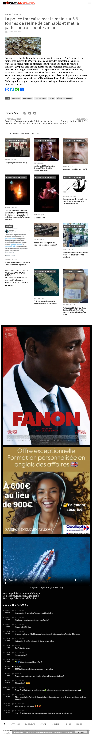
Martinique (27, 98)
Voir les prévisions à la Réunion (20, 598)
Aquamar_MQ (55, 587)
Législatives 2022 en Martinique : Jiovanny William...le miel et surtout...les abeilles (45, 168)
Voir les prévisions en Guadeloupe (21, 593)
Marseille (16, 98)
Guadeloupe (30, 724)
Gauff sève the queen (22, 648)
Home (8, 14)
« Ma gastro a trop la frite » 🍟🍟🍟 (28, 706)
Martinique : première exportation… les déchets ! (32, 620)
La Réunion (56, 724)
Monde (18, 645)
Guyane (43, 724)
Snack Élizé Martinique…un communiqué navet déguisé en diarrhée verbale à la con (43, 713)
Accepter (81, 732)
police (51, 98)
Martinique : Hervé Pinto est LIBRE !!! (75, 169)
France (17, 14)
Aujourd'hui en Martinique (16, 141)
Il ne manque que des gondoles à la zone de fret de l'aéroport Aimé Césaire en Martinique (75, 201)
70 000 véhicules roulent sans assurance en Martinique (34, 669)
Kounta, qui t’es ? (21, 655)
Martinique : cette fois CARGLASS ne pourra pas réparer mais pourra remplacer (75, 255)
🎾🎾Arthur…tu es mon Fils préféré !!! (28, 662)
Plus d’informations (65, 732)
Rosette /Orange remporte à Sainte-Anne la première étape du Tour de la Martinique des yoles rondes (36, 122)
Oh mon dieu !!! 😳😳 (22, 683)
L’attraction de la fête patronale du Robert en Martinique (34, 641)
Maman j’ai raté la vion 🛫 (24, 627)
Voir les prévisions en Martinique (21, 595)
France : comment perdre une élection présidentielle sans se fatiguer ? (39, 676)
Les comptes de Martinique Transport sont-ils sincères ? (34, 613)
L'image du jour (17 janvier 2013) (16, 163)
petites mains (40, 98)
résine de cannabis (64, 98)
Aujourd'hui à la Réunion (73, 271)
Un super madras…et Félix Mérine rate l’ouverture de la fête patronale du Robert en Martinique (47, 634)
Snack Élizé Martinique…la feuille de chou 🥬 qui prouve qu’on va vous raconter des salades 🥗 (48, 690)
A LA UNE (9, 226)
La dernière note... (40, 218)
